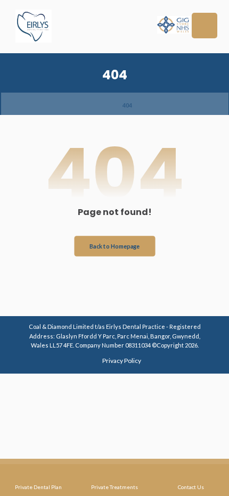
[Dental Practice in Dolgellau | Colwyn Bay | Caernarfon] (33, 26)
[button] (204, 25)
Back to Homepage (114, 245)
